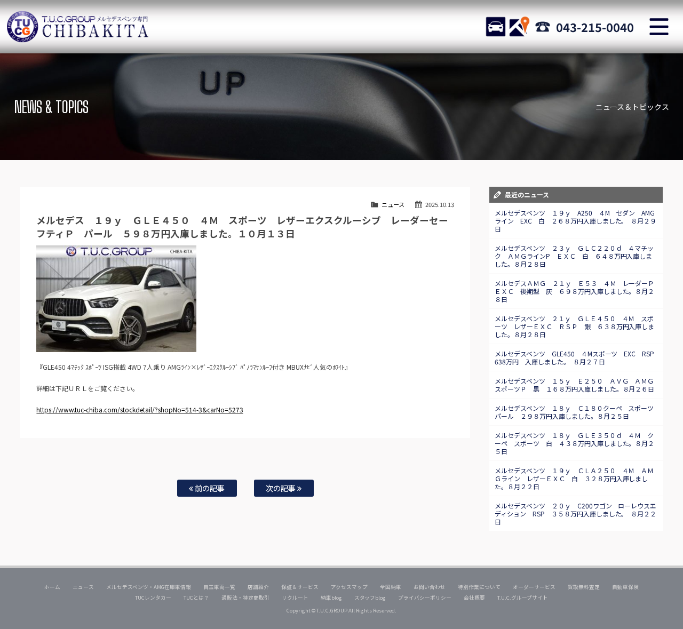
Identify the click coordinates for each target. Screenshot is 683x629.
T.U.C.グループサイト (522, 597)
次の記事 (281, 487)
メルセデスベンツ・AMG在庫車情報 (148, 587)
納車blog (331, 597)
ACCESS (519, 26)
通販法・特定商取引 (245, 597)
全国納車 (390, 587)
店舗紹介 (258, 587)
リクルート (295, 597)
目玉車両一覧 (219, 587)
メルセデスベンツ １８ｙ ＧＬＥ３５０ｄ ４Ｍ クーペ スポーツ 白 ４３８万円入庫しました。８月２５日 (575, 443)
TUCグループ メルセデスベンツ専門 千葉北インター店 (77, 26)
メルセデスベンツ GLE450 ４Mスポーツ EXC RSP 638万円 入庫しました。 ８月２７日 (578, 357)
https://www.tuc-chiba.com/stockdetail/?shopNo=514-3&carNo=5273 (139, 409)
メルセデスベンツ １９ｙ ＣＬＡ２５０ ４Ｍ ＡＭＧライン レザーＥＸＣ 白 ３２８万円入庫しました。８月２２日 (574, 478)
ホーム (52, 587)
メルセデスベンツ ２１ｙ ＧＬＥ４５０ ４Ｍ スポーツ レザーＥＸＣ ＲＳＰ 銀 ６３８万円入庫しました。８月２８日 (575, 326)
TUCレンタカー (153, 597)
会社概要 (474, 597)
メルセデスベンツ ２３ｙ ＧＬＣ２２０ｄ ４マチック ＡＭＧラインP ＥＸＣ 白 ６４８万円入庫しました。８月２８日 (574, 255)
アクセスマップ (349, 587)
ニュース (393, 204)
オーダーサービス (534, 587)
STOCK (495, 26)
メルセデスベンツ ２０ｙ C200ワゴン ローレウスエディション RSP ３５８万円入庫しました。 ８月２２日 (576, 513)
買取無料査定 (584, 587)
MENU (659, 26)
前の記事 (209, 487)
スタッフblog (370, 597)
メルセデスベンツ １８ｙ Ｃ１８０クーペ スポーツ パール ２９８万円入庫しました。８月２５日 (578, 411)
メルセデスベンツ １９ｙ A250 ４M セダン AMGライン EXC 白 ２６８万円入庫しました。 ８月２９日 (576, 220)
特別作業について (479, 587)
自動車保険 (625, 587)
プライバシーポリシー (424, 597)
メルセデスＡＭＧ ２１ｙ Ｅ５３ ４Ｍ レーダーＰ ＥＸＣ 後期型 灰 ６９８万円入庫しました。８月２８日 (578, 291)
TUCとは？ (196, 597)
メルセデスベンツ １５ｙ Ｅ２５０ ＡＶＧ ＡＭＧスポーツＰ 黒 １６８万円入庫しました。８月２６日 (575, 384)
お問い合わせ (430, 587)
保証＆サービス (300, 587)
